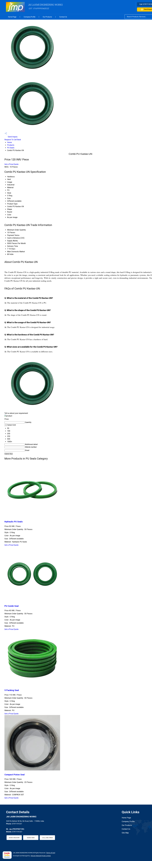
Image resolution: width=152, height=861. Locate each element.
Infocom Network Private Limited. (41, 856)
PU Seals (10, 148)
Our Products (47, 17)
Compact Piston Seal (14, 774)
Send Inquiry (12, 137)
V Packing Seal (11, 690)
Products (10, 145)
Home (9, 142)
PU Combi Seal (11, 606)
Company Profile (29, 17)
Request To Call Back (12, 140)
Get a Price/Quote (11, 164)
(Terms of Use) (50, 853)
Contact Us (63, 17)
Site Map (125, 833)
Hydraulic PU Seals (13, 521)
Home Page (12, 17)
